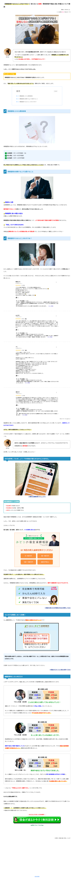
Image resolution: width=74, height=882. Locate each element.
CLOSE (56, 91)
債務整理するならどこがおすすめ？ (28, 101)
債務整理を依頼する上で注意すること (28, 99)
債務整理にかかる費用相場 (25, 96)
